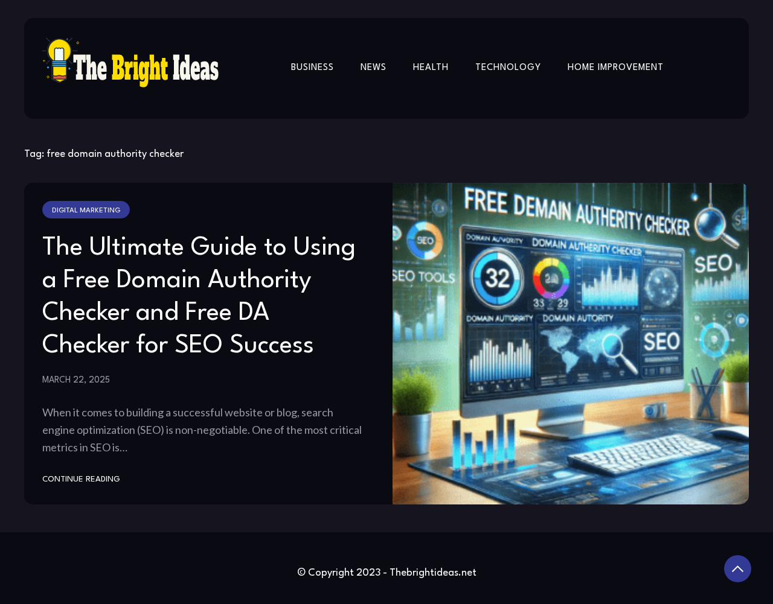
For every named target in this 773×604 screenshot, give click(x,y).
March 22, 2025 (76, 380)
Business (312, 67)
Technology (508, 67)
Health (431, 67)
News (373, 67)
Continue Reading (81, 479)
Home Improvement (616, 67)
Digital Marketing (86, 210)
